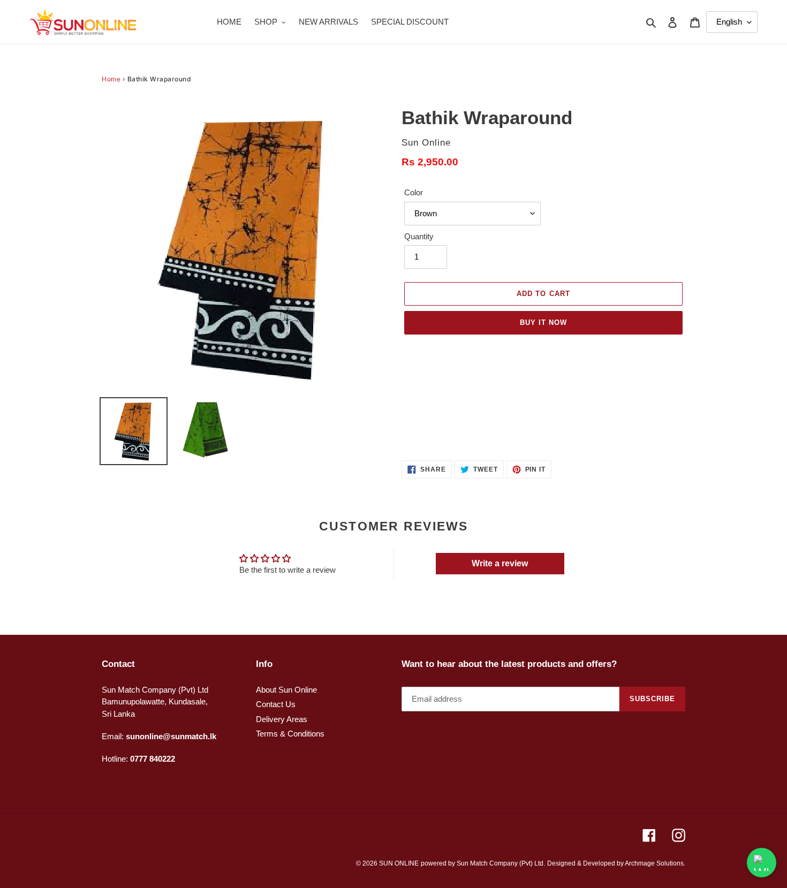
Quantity (419, 236)
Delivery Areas (281, 719)
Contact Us (276, 704)
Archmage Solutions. (655, 863)
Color (413, 192)
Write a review (500, 563)
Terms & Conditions (290, 733)
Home (111, 79)
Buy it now (543, 322)
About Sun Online (286, 689)
